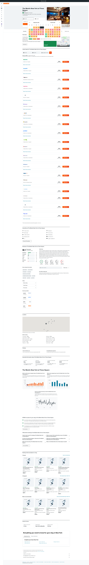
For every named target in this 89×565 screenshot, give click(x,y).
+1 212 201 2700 (25, 15)
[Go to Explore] (1, 15)
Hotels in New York (27, 543)
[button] (88, 1)
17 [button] (38, 31)
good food (32, 277)
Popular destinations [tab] (34, 536)
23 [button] (36, 34)
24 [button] (38, 34)
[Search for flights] (1, 6)
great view (28, 277)
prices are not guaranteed (41, 551)
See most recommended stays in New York (63, 496)
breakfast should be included (27, 275)
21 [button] (52, 34)
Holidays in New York (56, 541)
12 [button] (48, 31)
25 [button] (40, 34)
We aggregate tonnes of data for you (29, 555)
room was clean (30, 269)
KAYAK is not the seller (27, 553)
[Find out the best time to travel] (1, 19)
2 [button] (36, 27)
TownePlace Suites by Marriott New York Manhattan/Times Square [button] (63, 468)
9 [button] (36, 29)
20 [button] (29, 34)
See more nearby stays (66, 455)
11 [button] (40, 29)
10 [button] (38, 29)
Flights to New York (27, 541)
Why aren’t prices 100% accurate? (28, 557)
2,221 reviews (30, 12)
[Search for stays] (1, 8)
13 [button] (29, 31)
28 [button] (31, 36)
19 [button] (48, 34)
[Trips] (1, 21)
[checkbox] (27, 294)
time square (29, 271)
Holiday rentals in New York (43, 543)
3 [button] (38, 27)
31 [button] (59, 36)
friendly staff (24, 271)
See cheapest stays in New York (65, 475)
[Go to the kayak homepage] (6, 3)
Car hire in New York (42, 541)
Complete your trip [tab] (27, 536)
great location (25, 269)
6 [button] (29, 29)
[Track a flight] (1, 17)
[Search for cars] (1, 10)
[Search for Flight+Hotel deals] (1, 12)
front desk (33, 275)
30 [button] (36, 36)
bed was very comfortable (26, 273)
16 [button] (36, 31)
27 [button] (29, 36)
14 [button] (52, 31)
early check (24, 277)
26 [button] (48, 36)
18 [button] (40, 31)
